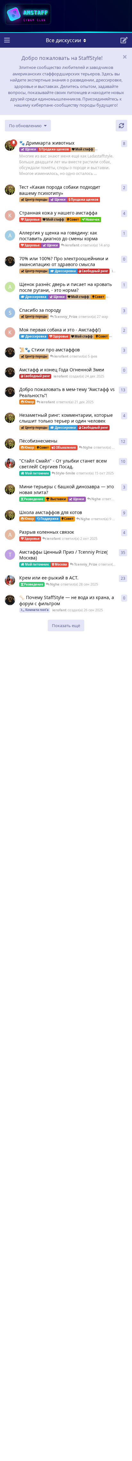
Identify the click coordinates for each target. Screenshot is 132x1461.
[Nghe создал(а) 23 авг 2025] (10, 145)
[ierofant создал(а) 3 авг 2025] (10, 392)
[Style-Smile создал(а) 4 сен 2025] (10, 580)
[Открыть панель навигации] (6, 40)
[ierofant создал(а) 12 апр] (10, 261)
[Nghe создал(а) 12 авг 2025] (10, 443)
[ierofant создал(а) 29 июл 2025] (10, 352)
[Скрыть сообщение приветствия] (124, 56)
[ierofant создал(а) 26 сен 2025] (10, 600)
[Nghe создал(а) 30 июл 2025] (10, 418)
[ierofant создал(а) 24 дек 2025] (10, 372)
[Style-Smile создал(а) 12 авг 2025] (10, 463)
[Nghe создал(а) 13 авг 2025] (10, 515)
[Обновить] (121, 125)
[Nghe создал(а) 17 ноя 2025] (10, 190)
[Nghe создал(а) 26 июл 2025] (10, 489)
